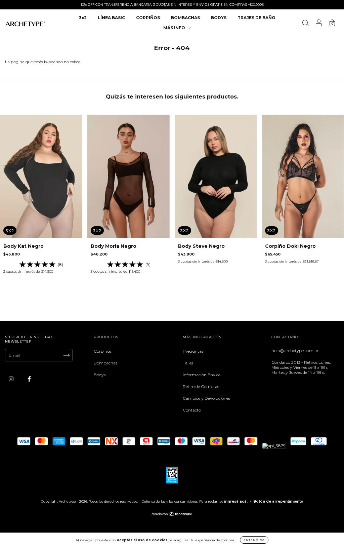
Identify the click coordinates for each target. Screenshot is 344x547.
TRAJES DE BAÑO (256, 17)
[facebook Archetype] (29, 379)
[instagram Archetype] (11, 379)
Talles (188, 362)
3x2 (83, 17)
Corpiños (102, 351)
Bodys (99, 374)
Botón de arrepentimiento (278, 501)
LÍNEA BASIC (111, 17)
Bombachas (105, 362)
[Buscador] (305, 23)
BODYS (218, 17)
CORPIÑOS (148, 17)
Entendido (254, 540)
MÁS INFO (174, 27)
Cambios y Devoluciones (206, 398)
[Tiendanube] (172, 514)
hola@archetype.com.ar (294, 350)
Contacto (192, 410)
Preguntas (193, 351)
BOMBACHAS (185, 17)
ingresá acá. (236, 501)
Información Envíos (201, 374)
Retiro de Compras (201, 386)
